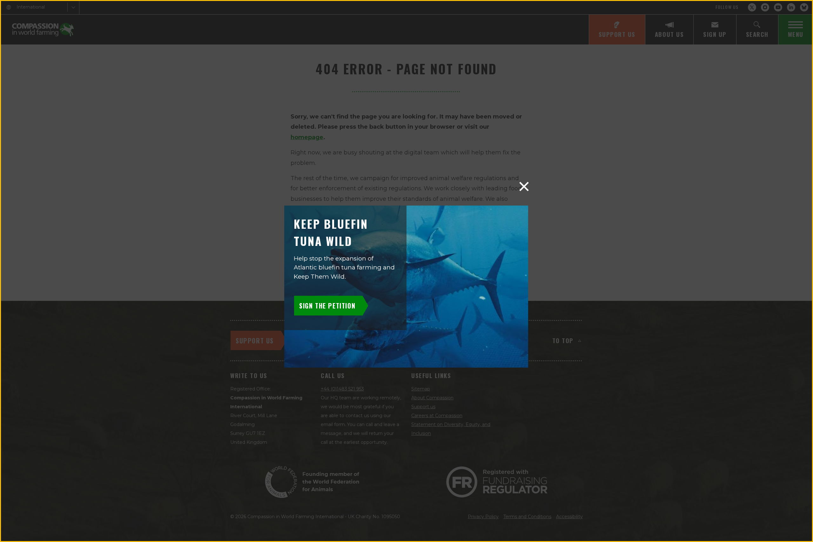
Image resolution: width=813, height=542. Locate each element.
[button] (524, 186)
